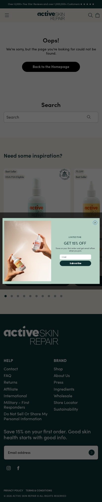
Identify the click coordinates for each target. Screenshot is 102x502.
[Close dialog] (95, 223)
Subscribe (75, 263)
